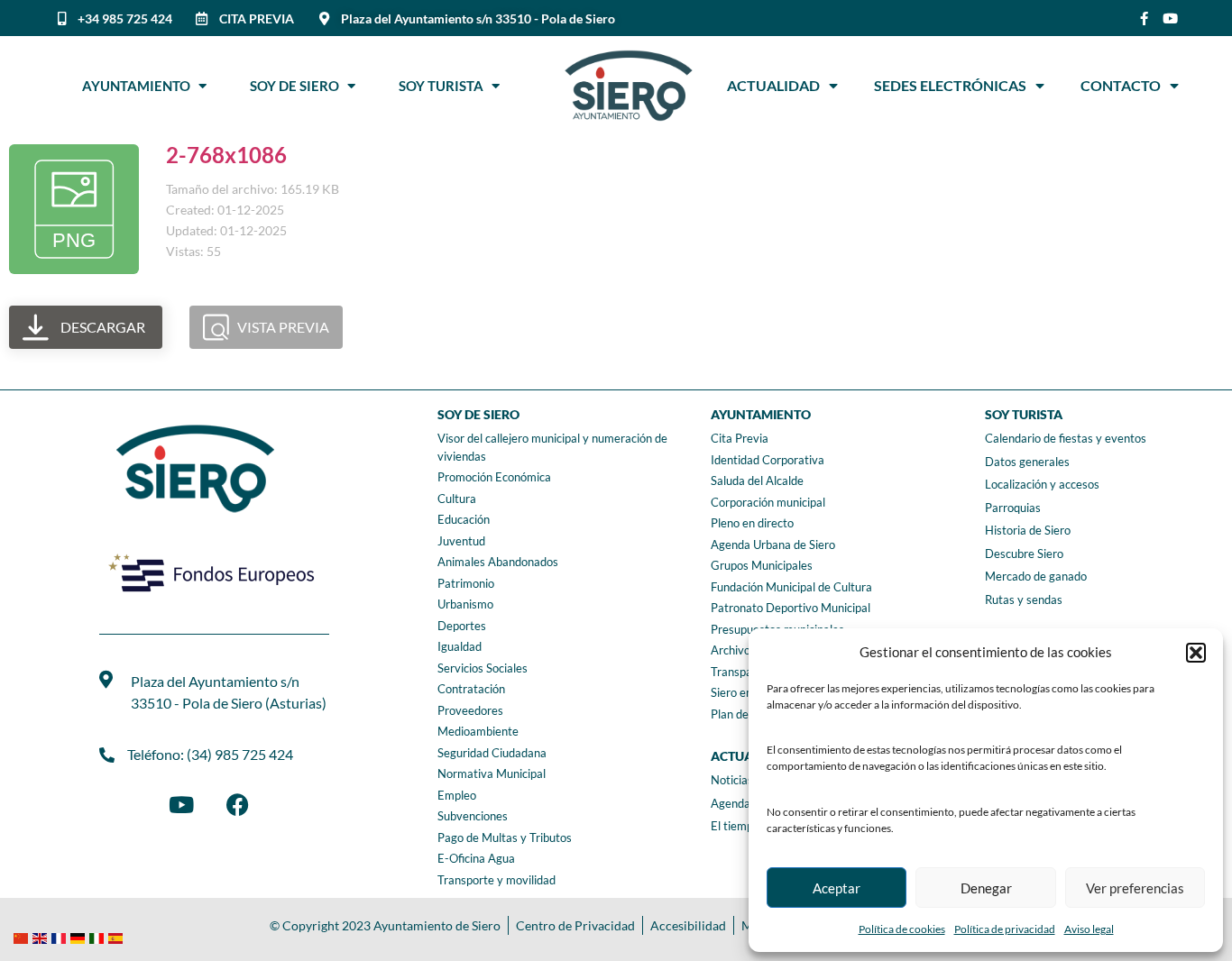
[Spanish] (117, 936)
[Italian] (98, 936)
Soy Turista (445, 86)
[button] (1196, 653)
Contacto (1120, 85)
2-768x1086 (226, 155)
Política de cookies (902, 929)
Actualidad (773, 85)
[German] (79, 936)
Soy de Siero (298, 86)
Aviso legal (1089, 929)
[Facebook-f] (1144, 18)
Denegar (986, 888)
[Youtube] (1170, 18)
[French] (60, 936)
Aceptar (836, 888)
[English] (41, 936)
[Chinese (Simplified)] (23, 936)
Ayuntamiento (140, 86)
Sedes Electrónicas (950, 85)
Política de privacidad (1004, 929)
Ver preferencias (1135, 888)
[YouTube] (181, 804)
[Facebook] (237, 804)
